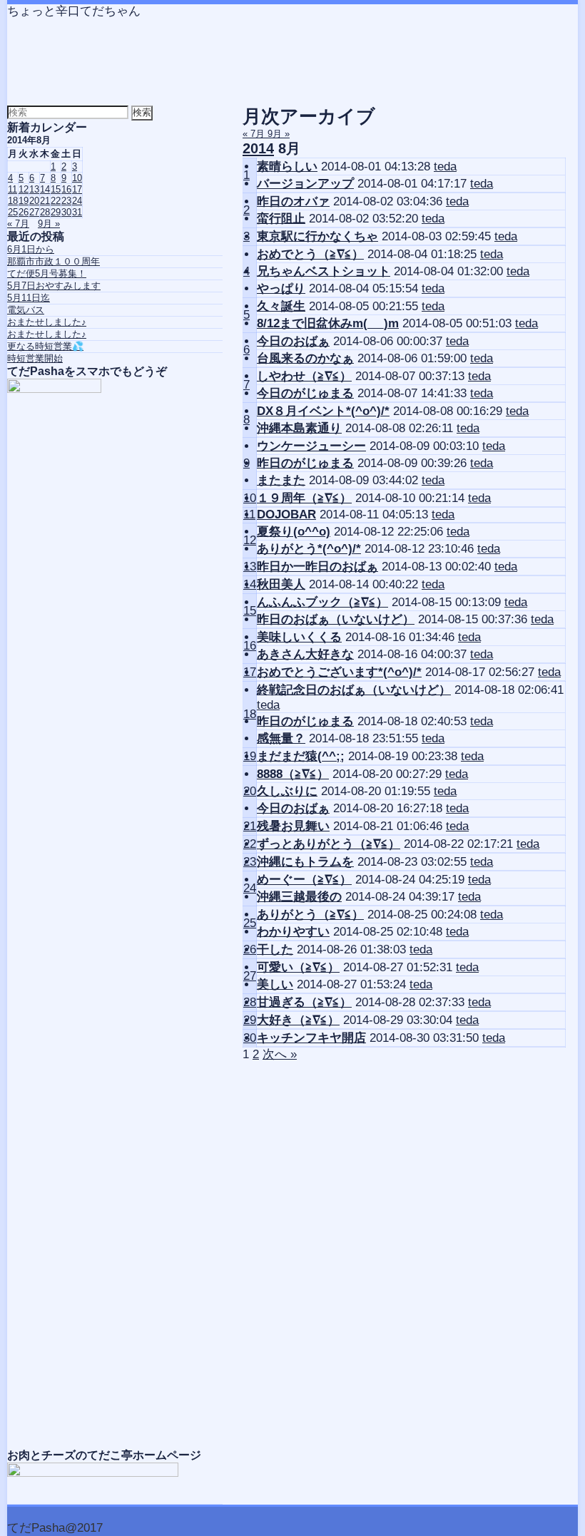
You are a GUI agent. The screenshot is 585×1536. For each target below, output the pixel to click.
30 (249, 1038)
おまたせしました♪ (46, 322)
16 (249, 645)
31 (77, 212)
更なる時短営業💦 (45, 346)
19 (249, 756)
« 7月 (255, 133)
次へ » (280, 1054)
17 (249, 672)
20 (249, 791)
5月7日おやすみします (54, 285)
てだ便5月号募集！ (46, 273)
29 (249, 1020)
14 (249, 584)
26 (249, 949)
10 (249, 498)
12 (249, 540)
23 (249, 862)
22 (249, 844)
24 (249, 888)
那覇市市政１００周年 (53, 261)
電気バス (25, 309)
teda (445, 166)
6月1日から (30, 249)
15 (249, 611)
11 (249, 514)
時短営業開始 (35, 358)
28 (249, 1002)
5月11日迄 (28, 297)
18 (249, 714)
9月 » (279, 133)
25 (249, 923)
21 (249, 826)
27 (249, 976)
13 (249, 566)
